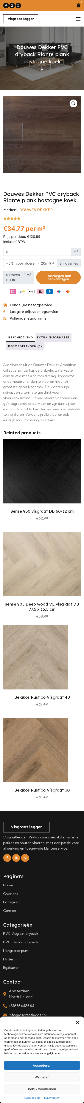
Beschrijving (20, 337)
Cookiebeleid (32, 1097)
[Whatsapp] (18, 5)
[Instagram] (12, 5)
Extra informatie (53, 337)
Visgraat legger (21, 19)
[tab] (21, 337)
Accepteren (42, 1065)
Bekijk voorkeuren (42, 1089)
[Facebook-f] (6, 5)
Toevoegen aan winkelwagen (58, 277)
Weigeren (42, 1077)
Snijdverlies (68, 263)
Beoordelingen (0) (25, 346)
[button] (77, 1022)
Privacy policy (51, 1097)
